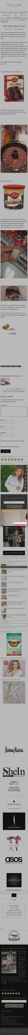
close (2, 525)
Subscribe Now (20, 524)
